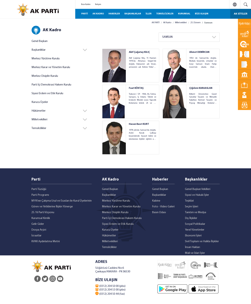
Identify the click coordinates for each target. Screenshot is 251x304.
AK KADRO (98, 14)
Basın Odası (159, 212)
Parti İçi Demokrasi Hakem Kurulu (51, 84)
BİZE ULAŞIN (201, 14)
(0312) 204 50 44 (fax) (112, 294)
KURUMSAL (184, 14)
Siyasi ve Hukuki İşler (197, 195)
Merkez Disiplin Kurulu (45, 76)
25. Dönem (195, 23)
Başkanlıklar (109, 195)
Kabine (156, 200)
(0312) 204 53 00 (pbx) (112, 289)
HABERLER (114, 14)
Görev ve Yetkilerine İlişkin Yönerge (52, 206)
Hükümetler (109, 235)
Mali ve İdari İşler (195, 253)
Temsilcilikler (109, 247)
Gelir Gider (37, 224)
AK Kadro (167, 23)
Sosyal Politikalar (195, 224)
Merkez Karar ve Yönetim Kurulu (51, 67)
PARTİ (84, 14)
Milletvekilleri (181, 23)
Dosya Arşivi (38, 229)
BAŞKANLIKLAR (132, 14)
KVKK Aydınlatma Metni (45, 241)
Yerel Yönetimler (194, 229)
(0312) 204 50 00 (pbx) (112, 286)
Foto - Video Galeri (163, 206)
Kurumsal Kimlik (40, 218)
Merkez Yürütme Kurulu (46, 58)
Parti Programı (40, 195)
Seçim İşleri (191, 206)
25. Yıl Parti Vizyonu (42, 212)
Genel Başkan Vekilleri (197, 189)
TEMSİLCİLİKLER (164, 14)
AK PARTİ (155, 23)
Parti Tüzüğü (38, 189)
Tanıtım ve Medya (195, 212)
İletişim (98, 4)
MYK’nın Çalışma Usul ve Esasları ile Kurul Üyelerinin (61, 200)
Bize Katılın (85, 4)
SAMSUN (167, 37)
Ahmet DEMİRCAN (199, 52)
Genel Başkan (39, 41)
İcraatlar (36, 235)
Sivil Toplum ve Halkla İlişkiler (202, 241)
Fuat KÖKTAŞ (136, 88)
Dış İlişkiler (191, 218)
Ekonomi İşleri (193, 235)
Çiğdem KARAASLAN (200, 88)
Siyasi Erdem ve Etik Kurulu (47, 93)
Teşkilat (189, 200)
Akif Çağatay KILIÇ (139, 52)
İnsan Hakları (192, 247)
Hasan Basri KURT (139, 124)
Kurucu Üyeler (40, 102)
